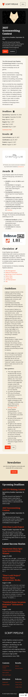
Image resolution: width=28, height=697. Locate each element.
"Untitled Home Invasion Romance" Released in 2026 (14, 604)
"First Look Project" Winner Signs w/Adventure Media (11, 577)
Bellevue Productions (11, 272)
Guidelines (12, 51)
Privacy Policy (18, 682)
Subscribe (14, 472)
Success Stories (19, 668)
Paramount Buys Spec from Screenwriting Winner (12, 551)
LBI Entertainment (10, 280)
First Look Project (6, 675)
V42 (6, 281)
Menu (23, 4)
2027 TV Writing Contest (13, 489)
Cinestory (9, 210)
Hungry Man (8, 278)
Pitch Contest (5, 672)
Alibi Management (10, 271)
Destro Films (8, 276)
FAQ (13, 447)
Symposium (21, 166)
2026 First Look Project (13, 527)
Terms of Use (18, 684)
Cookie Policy (18, 687)
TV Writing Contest (6, 670)
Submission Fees (7, 130)
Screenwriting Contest (5, 666)
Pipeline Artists (5, 684)
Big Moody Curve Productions (13, 274)
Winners (17, 666)
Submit (5, 51)
